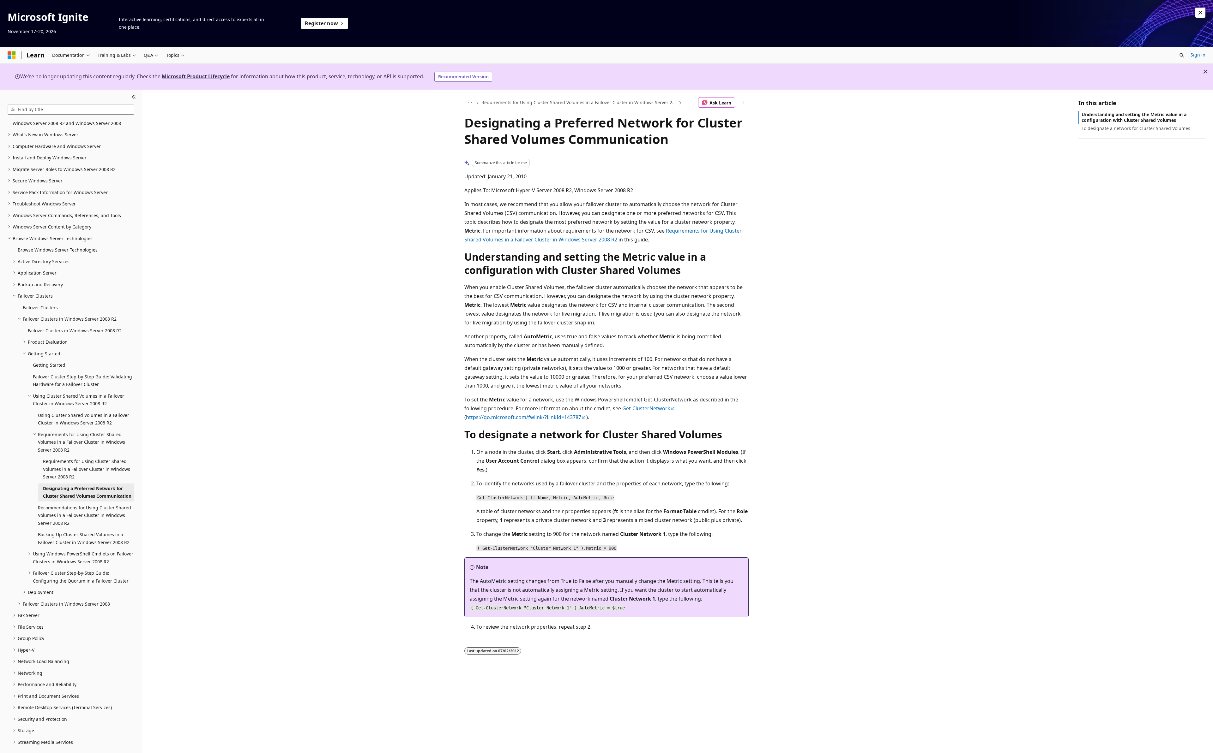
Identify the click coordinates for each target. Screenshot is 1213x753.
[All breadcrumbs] (469, 103)
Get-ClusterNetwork (646, 408)
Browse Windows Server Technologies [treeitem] (58, 250)
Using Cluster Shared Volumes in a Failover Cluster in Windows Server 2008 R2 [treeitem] (83, 419)
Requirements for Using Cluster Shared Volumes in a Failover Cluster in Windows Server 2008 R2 (579, 102)
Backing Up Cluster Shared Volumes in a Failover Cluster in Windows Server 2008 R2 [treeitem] (84, 538)
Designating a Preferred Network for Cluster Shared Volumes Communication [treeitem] (87, 492)
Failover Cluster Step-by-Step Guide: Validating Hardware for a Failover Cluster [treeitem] (82, 381)
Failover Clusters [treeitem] (40, 308)
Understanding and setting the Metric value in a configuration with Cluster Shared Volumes (1134, 117)
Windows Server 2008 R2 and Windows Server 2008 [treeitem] (67, 123)
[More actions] (743, 103)
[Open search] (1181, 55)
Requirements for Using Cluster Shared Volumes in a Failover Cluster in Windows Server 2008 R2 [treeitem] (86, 469)
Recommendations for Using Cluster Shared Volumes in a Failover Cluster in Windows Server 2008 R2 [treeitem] (84, 515)
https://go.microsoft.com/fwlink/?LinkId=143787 (523, 417)
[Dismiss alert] (1200, 13)
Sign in (1198, 55)
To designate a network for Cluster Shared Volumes (1136, 128)
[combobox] (71, 109)
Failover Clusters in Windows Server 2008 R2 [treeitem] (75, 331)
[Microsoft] (12, 55)
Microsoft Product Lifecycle (196, 76)
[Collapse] (133, 97)
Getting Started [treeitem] (49, 365)
